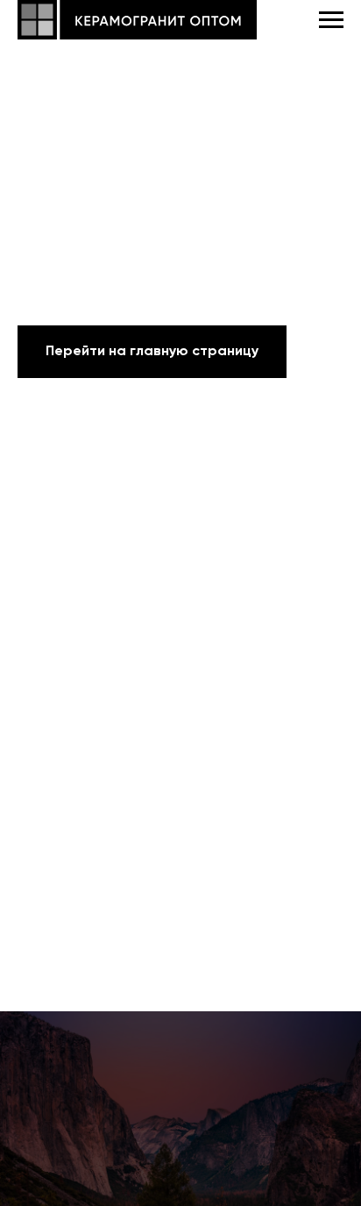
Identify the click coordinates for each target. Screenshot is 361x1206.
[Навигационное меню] (331, 20)
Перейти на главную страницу (152, 352)
